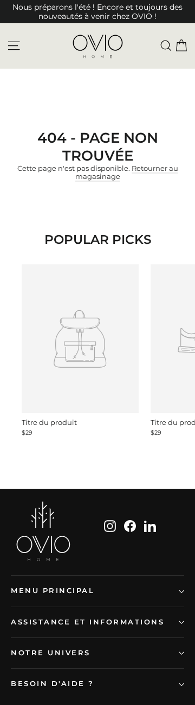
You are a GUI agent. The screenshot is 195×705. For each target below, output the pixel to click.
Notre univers (50, 653)
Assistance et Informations (88, 622)
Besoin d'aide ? (52, 684)
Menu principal (52, 591)
